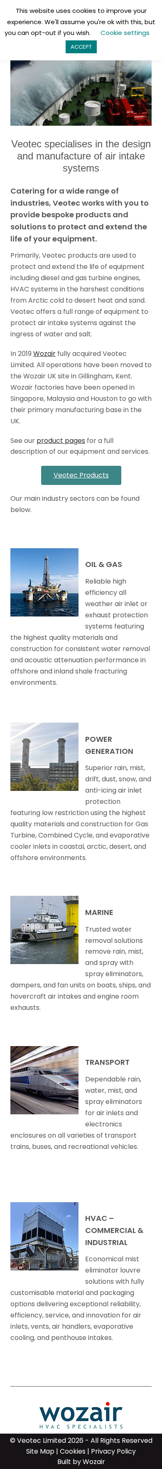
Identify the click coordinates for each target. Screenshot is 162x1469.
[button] (81, 475)
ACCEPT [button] (81, 47)
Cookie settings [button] (125, 32)
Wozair (44, 353)
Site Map (40, 1451)
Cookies (73, 1451)
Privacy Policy (113, 1451)
